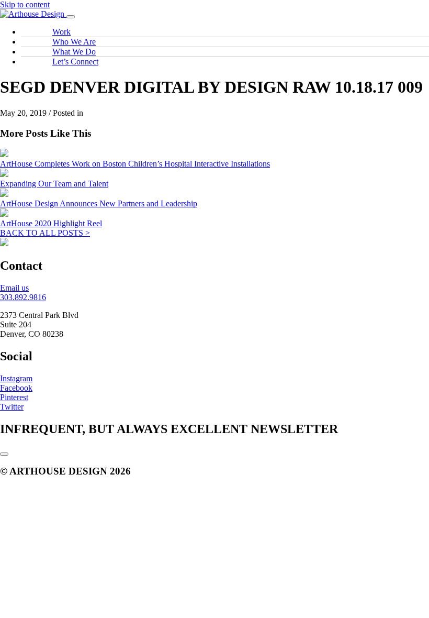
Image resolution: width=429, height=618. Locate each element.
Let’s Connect (75, 61)
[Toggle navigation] (70, 16)
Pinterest (14, 397)
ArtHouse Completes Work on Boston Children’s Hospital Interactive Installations (135, 163)
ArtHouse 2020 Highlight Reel (51, 223)
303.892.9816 (23, 297)
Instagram (16, 378)
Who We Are (74, 41)
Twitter (12, 406)
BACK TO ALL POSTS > (45, 232)
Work (61, 31)
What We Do (74, 51)
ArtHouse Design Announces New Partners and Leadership (98, 203)
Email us (14, 287)
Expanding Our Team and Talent (54, 183)
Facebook (16, 387)
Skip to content (25, 4)
